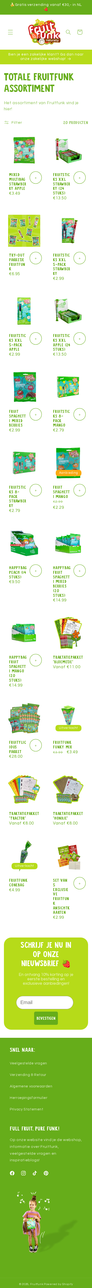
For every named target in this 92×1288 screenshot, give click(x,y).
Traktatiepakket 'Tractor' (24, 816)
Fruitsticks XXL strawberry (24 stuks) (61, 183)
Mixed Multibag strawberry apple (17, 181)
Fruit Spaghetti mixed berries (17, 418)
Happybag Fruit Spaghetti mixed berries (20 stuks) (62, 581)
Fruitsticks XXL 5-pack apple (17, 342)
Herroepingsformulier (29, 1098)
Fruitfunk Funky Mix (62, 744)
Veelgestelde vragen (28, 1063)
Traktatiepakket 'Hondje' (68, 816)
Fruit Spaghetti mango (61, 491)
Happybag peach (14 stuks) (18, 572)
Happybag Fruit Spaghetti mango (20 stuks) (18, 668)
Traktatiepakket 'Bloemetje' (68, 659)
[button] (10, 32)
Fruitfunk (36, 1284)
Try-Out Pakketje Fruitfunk (17, 261)
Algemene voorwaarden (31, 1086)
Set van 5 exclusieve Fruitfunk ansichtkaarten (61, 896)
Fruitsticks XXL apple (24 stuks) (61, 342)
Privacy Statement (26, 1109)
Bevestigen (46, 1018)
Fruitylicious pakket (17, 746)
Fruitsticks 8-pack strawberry (17, 496)
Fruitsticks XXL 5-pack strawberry (61, 264)
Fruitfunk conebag (18, 882)
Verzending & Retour (28, 1075)
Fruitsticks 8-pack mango (61, 418)
